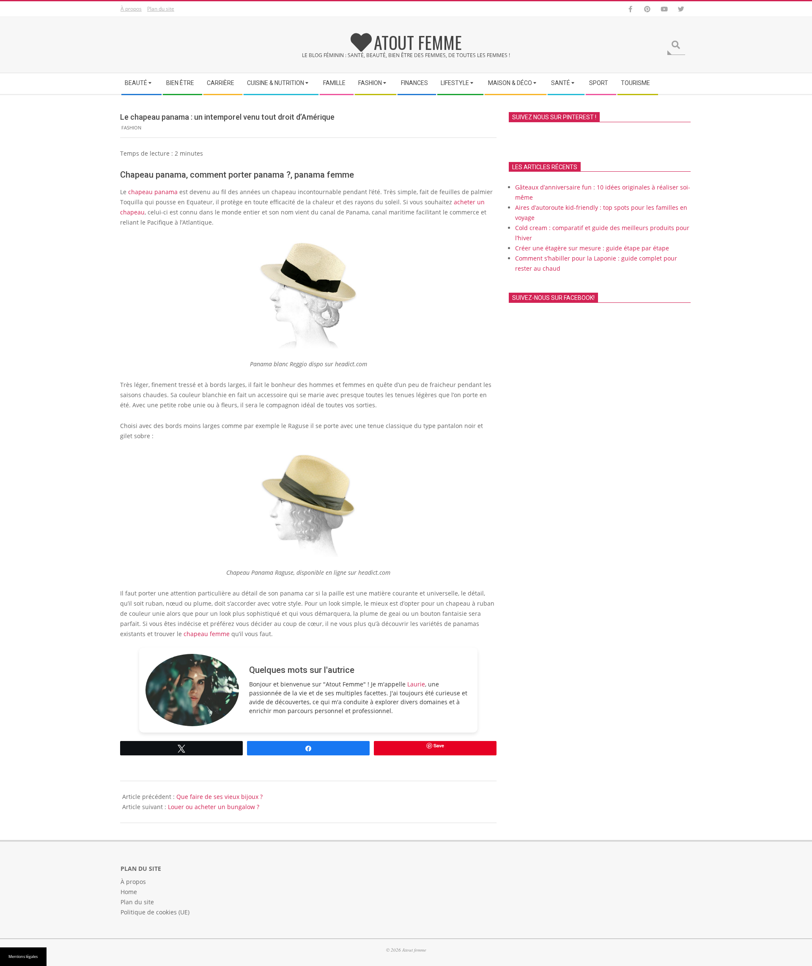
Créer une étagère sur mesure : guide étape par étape (592, 248)
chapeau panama (153, 192)
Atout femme (418, 42)
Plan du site (160, 8)
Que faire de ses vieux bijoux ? (219, 797)
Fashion (131, 127)
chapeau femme (207, 634)
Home (129, 892)
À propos (131, 8)
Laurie (416, 684)
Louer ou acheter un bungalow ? (213, 807)
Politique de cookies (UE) (155, 912)
